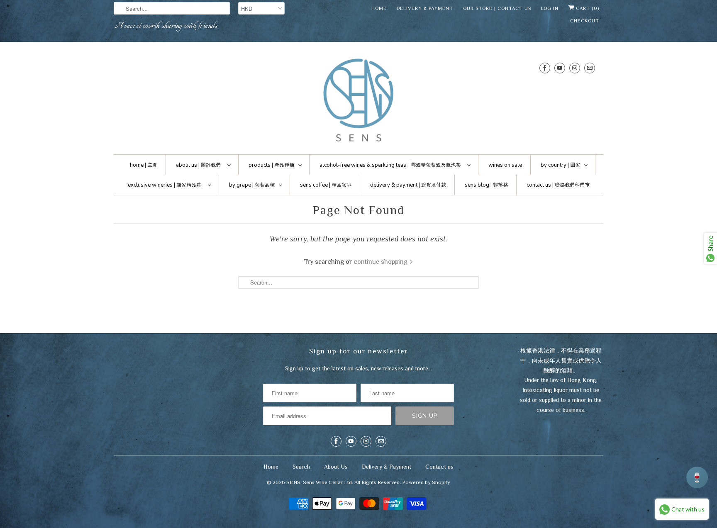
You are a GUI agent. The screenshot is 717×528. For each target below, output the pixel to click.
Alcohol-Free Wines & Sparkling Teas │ (390, 165)
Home (379, 8)
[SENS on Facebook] (544, 67)
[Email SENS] (589, 67)
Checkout (584, 21)
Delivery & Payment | (408, 185)
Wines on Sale (505, 165)
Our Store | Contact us (497, 8)
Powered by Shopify (426, 482)
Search (301, 466)
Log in (549, 8)
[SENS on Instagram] (574, 67)
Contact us (439, 466)
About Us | (198, 165)
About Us (336, 466)
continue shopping (381, 261)
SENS (293, 482)
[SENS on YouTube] (559, 67)
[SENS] (358, 100)
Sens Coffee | (325, 185)
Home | (143, 165)
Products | (271, 165)
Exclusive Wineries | (164, 185)
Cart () (586, 8)
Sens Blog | (486, 185)
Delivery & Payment (425, 8)
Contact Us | (558, 185)
